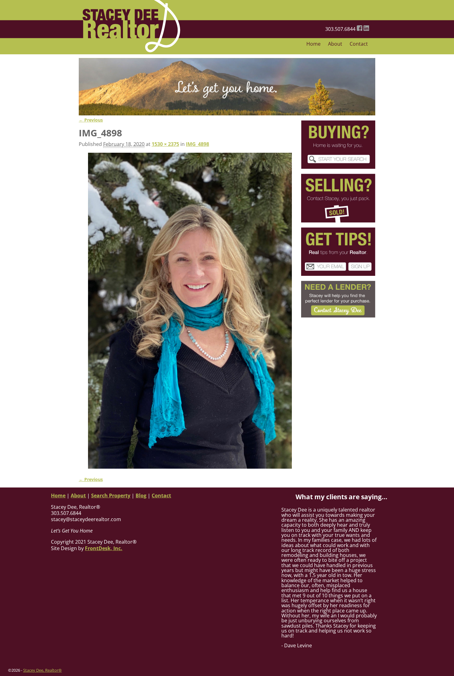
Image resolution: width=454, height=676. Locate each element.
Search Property (110, 495)
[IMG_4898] (190, 311)
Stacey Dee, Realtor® (42, 670)
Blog (141, 495)
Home (313, 43)
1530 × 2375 (165, 144)
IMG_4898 (197, 144)
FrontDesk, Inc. (103, 548)
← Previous (91, 120)
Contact (359, 43)
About (335, 43)
